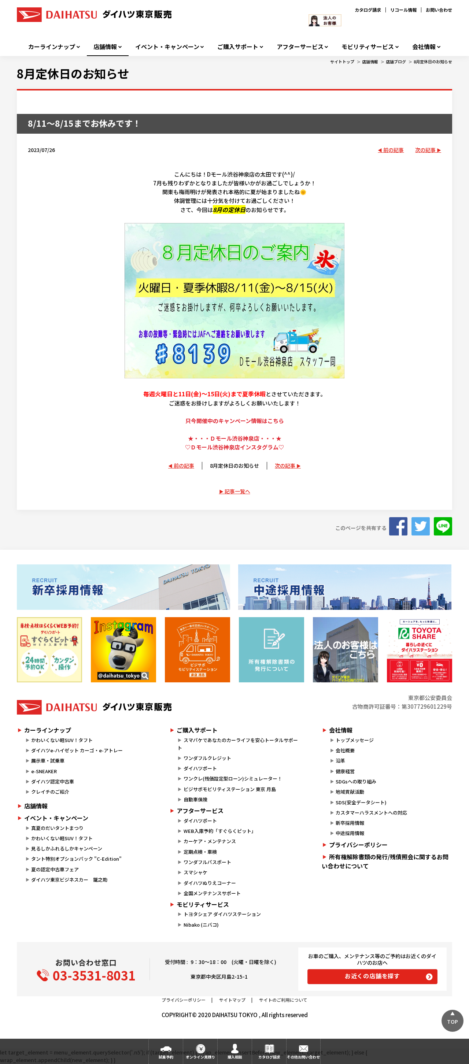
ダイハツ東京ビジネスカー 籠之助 (69, 879)
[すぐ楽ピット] (49, 649)
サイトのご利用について (283, 1000)
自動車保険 (195, 799)
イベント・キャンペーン (167, 47)
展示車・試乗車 (47, 760)
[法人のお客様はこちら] (345, 649)
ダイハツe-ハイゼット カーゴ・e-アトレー (77, 750)
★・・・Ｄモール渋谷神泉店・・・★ (234, 438)
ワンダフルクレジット (207, 758)
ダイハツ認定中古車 (52, 781)
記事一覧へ (237, 491)
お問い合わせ (439, 10)
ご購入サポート (237, 47)
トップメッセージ (355, 740)
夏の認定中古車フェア (55, 869)
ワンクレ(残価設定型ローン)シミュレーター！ (233, 778)
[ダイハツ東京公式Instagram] (123, 649)
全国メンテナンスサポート (212, 893)
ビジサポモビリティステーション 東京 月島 (230, 789)
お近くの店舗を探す (372, 975)
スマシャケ (195, 872)
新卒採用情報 (350, 822)
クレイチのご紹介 (50, 791)
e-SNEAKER (44, 771)
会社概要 (345, 750)
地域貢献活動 (350, 791)
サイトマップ (232, 1000)
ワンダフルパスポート (207, 862)
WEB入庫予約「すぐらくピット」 (220, 830)
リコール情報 (403, 10)
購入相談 (235, 1057)
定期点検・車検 (200, 851)
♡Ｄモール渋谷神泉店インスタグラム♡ (234, 447)
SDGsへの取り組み (356, 781)
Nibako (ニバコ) (201, 924)
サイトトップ (342, 61)
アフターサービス (300, 47)
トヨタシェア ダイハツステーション (222, 914)
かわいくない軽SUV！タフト (62, 740)
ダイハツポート (200, 768)
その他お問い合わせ (303, 1057)
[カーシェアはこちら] (419, 649)
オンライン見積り (200, 1057)
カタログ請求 (368, 10)
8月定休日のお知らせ (433, 61)
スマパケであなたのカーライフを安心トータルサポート (237, 744)
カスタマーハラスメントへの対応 (371, 812)
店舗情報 (105, 47)
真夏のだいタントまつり (57, 827)
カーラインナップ (51, 47)
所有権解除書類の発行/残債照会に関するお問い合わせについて (385, 861)
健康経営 (345, 771)
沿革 (340, 760)
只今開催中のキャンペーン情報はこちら (234, 421)
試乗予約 (166, 1057)
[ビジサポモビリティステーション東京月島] (197, 649)
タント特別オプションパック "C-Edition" (76, 858)
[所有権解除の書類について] (271, 649)
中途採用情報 (350, 833)
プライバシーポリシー (358, 844)
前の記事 (393, 150)
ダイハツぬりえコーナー (210, 882)
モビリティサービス (367, 47)
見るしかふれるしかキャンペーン (66, 848)
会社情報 (424, 47)
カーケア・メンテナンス (210, 841)
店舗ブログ (396, 61)
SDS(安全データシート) (361, 802)
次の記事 (425, 150)
